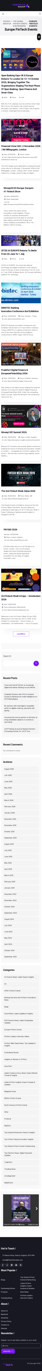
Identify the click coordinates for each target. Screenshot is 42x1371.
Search (7, 656)
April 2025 (8, 869)
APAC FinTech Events (12, 991)
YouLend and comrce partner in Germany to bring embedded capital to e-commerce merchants (20, 719)
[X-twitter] (7, 1265)
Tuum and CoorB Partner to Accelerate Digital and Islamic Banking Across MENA (19, 686)
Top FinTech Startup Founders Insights (18, 1139)
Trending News (10, 1169)
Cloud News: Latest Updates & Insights (18, 1014)
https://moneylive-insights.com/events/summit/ (24, 440)
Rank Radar (24, 1292)
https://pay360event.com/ (19, 540)
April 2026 (8, 794)
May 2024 (8, 938)
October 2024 (9, 907)
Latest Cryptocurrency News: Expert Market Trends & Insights (20, 1074)
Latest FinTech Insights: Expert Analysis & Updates (19, 1083)
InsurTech (8, 1066)
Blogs (6, 1007)
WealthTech (8, 1183)
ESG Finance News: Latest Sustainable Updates (18, 1021)
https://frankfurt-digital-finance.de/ (20, 381)
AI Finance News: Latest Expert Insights (19, 977)
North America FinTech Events (15, 1105)
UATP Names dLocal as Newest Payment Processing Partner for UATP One (19, 730)
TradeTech (8, 1162)
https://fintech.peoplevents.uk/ (18, 610)
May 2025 (8, 863)
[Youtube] (16, 1265)
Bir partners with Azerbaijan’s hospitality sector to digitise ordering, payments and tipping (19, 708)
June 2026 (8, 781)
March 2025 (8, 875)
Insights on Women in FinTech (15, 1059)
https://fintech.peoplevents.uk (18, 499)
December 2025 (10, 819)
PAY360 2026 (10, 529)
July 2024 (8, 925)
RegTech (7, 1126)
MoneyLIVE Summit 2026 (14, 432)
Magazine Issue (10, 1091)
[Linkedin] (11, 1265)
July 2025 (8, 850)
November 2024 (10, 900)
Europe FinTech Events (13, 1030)
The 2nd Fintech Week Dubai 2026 (18, 491)
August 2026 (9, 769)
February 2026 (9, 807)
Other (6, 1112)
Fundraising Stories (11, 1052)
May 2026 (8, 788)
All (5, 984)
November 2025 (10, 825)
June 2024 (8, 932)
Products (7, 1119)
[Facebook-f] (2, 1265)
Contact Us (5, 1325)
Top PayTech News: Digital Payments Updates (18, 1154)
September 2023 (10, 957)
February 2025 (9, 882)
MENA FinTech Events (12, 1098)
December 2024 (10, 894)
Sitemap (4, 1328)
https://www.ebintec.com (16, 319)
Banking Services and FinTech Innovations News (20, 999)
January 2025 (9, 888)
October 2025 (9, 832)
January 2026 (9, 813)
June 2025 (8, 857)
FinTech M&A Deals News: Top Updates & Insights (19, 1044)
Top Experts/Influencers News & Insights (19, 1132)
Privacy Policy (6, 1321)
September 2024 (10, 913)
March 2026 (8, 800)
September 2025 (10, 838)
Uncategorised (9, 1176)
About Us (4, 1311)
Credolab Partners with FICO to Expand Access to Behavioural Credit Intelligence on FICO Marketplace (20, 696)
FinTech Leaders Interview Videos (16, 1036)
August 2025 (9, 844)
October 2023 (9, 950)
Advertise (4, 1318)
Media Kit (4, 1314)
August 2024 (9, 919)
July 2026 (8, 775)
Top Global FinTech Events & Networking (19, 1146)
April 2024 (8, 944)
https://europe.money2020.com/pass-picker (19, 204)
